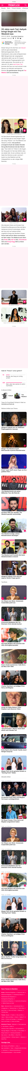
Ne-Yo (13, 239)
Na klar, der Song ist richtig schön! (14, 377)
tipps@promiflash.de (7, 404)
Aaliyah (23, 48)
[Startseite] (14, 5)
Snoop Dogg (11, 241)
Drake (6, 239)
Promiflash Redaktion (17, 36)
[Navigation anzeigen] (2, 5)
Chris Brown (23, 239)
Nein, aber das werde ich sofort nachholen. (15, 384)
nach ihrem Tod (17, 64)
